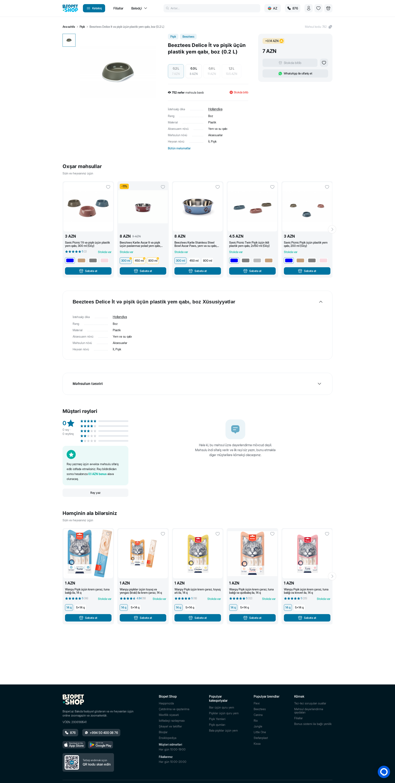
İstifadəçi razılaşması (172, 720)
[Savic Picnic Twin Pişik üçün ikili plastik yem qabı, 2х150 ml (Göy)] (252, 206)
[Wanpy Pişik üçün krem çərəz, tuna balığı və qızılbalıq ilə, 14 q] (252, 553)
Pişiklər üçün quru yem (224, 713)
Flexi (257, 703)
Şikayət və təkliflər (170, 726)
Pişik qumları (217, 724)
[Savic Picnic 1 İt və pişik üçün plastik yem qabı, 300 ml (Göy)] (88, 206)
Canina (258, 715)
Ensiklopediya (167, 738)
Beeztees (260, 709)
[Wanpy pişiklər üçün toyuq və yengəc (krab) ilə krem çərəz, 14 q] (143, 553)
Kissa (257, 743)
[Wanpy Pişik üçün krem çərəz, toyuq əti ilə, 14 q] (198, 553)
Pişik (82, 26)
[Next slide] (332, 229)
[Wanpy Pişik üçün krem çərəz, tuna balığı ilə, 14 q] (88, 553)
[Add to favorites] (324, 63)
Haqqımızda (166, 703)
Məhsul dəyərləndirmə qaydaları (308, 710)
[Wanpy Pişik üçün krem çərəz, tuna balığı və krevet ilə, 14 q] (307, 553)
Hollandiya (215, 109)
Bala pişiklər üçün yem (223, 730)
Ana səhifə (69, 26)
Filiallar (298, 718)
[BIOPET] (70, 8)
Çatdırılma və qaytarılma (174, 709)
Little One (260, 732)
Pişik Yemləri (217, 719)
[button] (318, 27)
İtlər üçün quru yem (221, 707)
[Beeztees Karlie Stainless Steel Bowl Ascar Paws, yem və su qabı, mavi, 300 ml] (198, 206)
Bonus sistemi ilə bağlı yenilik (313, 724)
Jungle (258, 726)
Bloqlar (163, 732)
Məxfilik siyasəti (169, 715)
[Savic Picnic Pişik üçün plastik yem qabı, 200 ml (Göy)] (307, 206)
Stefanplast (261, 738)
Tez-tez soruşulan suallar (310, 703)
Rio (256, 720)
